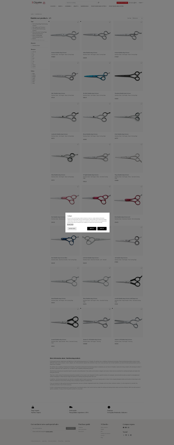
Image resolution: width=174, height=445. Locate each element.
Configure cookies (72, 228)
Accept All (92, 228)
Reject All (102, 228)
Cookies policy (70, 224)
